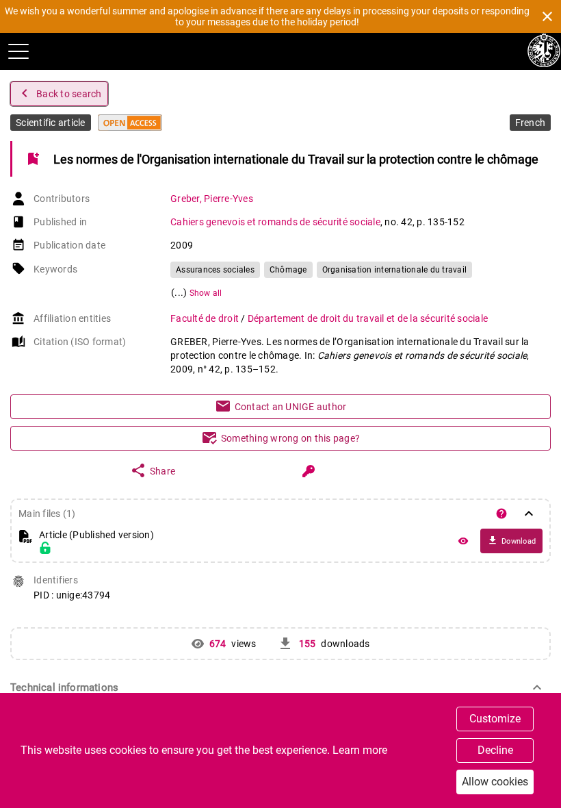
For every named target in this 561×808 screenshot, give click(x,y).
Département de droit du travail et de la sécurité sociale (368, 318)
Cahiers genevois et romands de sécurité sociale (275, 221)
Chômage (288, 270)
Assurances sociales (215, 270)
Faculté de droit (205, 318)
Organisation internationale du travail (394, 270)
